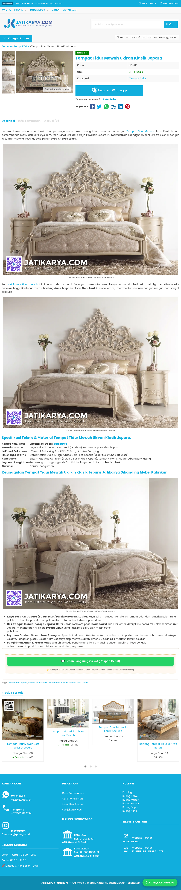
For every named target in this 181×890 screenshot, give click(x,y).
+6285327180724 (21, 799)
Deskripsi (8, 121)
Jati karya (60, 444)
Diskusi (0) (51, 121)
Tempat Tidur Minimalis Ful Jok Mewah (67, 733)
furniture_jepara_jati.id (16, 834)
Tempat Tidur (137, 78)
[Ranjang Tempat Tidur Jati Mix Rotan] (158, 719)
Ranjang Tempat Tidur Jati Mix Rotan (158, 745)
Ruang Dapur (130, 807)
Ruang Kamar (130, 803)
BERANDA (6, 10)
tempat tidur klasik (37, 682)
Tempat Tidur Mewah (140, 131)
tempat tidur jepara (17, 682)
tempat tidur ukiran (78, 682)
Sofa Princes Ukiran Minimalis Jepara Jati (39, 3)
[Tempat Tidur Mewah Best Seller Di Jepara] (22, 719)
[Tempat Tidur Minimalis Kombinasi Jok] (113, 711)
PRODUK (18, 10)
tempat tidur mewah (58, 682)
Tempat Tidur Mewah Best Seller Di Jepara (23, 745)
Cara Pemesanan (73, 793)
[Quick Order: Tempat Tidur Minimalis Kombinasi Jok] (95, 720)
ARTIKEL (56, 10)
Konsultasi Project (73, 804)
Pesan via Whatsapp (112, 90)
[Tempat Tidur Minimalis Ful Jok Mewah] (68, 713)
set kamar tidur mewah (23, 284)
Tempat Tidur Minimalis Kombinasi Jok (113, 729)
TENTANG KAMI (37, 10)
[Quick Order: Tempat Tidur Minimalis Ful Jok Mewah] (50, 724)
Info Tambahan (29, 121)
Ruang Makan (130, 799)
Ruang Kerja (129, 811)
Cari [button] (171, 24)
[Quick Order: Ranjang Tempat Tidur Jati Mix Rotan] (140, 737)
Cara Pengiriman (72, 798)
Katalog (127, 792)
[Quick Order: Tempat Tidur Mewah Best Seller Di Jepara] (5, 737)
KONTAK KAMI (70, 10)
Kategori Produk (18, 38)
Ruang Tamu (130, 796)
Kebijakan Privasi (72, 809)
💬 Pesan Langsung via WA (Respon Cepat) (90, 661)
